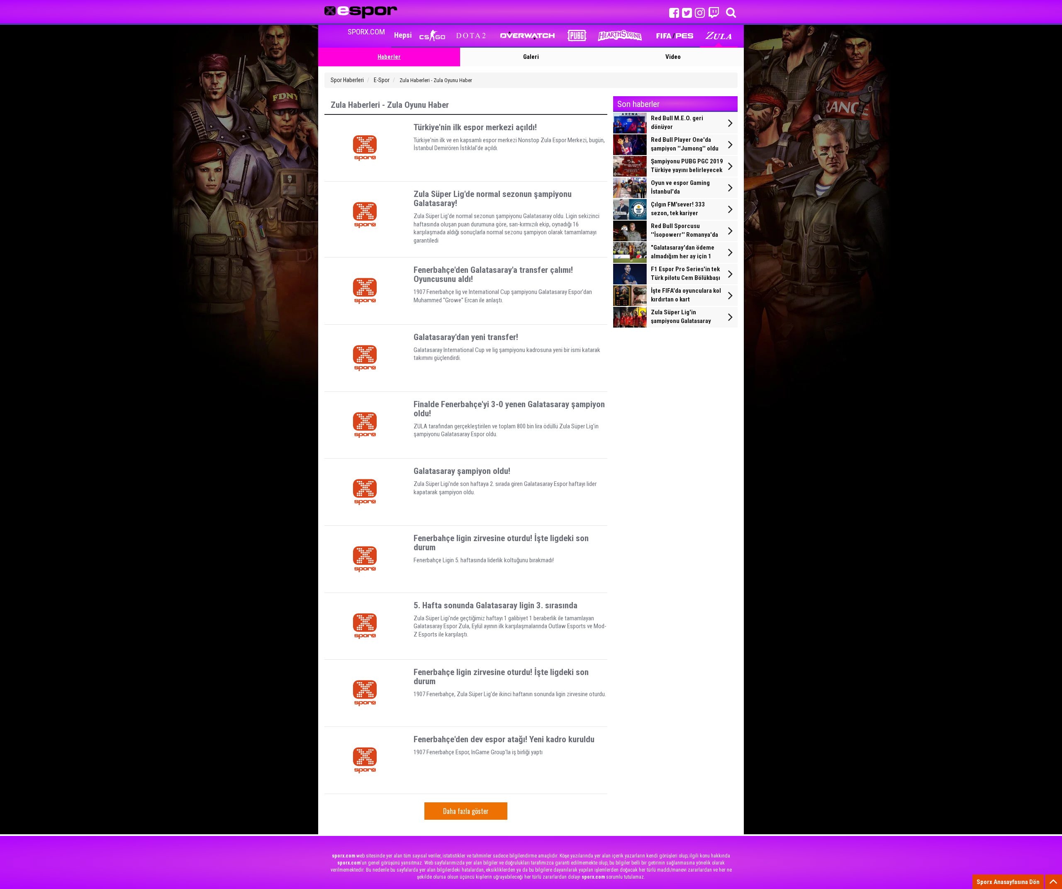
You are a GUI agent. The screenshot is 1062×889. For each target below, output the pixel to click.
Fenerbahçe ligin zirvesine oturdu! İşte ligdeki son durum (501, 542)
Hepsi (403, 35)
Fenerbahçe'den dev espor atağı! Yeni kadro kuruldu (504, 739)
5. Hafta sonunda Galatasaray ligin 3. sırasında (495, 605)
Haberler (389, 57)
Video (673, 57)
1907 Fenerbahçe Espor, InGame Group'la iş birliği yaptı (478, 752)
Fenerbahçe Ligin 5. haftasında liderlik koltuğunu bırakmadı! (484, 560)
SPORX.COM (366, 31)
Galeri (531, 57)
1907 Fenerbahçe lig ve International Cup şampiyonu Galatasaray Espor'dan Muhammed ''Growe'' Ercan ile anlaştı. (503, 296)
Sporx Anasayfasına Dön (1008, 882)
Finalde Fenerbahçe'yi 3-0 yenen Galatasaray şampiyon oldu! (509, 408)
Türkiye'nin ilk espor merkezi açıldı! (475, 127)
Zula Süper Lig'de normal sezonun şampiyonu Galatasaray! (493, 198)
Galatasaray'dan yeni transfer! (466, 337)
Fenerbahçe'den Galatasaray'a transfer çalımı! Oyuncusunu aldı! (493, 274)
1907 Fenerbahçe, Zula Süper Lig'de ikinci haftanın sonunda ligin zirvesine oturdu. (510, 694)
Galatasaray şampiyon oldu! (462, 471)
